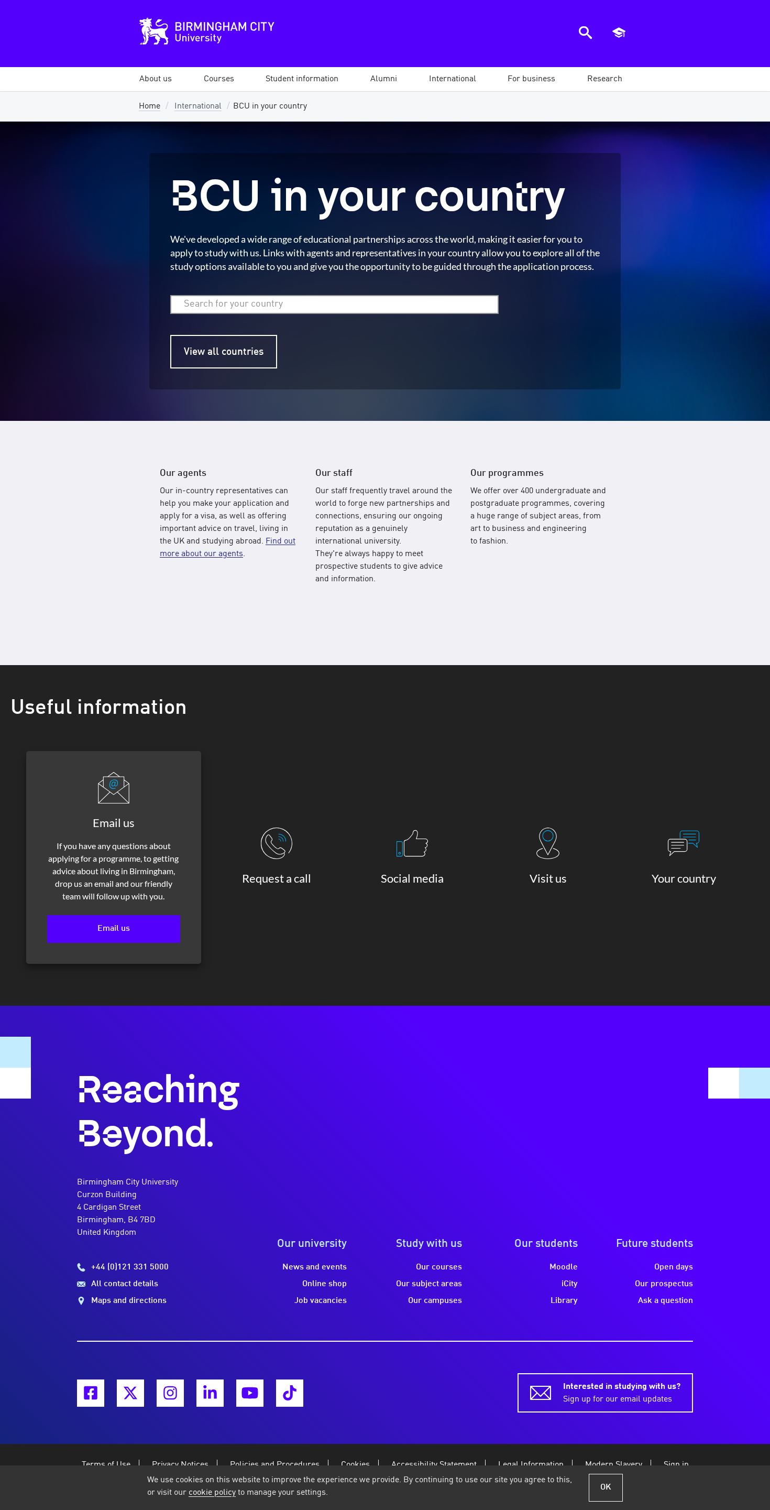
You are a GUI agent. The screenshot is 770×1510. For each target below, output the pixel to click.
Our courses (439, 1267)
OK (605, 1487)
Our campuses (435, 1301)
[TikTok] (289, 1393)
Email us (113, 929)
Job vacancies (320, 1301)
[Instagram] (170, 1393)
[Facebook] (90, 1393)
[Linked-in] (210, 1393)
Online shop (324, 1284)
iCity (570, 1284)
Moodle (563, 1267)
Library (564, 1301)
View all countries (223, 352)
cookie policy (212, 1493)
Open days (673, 1267)
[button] (155, 79)
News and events (314, 1267)
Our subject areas (429, 1284)
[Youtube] (249, 1393)
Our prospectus (664, 1284)
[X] (130, 1393)
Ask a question (665, 1301)
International (198, 106)
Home (149, 106)
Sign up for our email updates (621, 1393)
